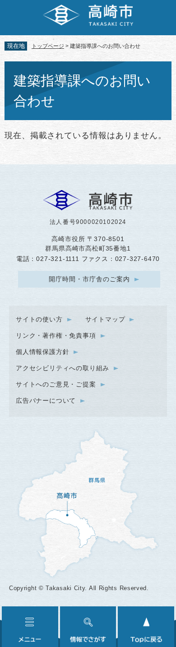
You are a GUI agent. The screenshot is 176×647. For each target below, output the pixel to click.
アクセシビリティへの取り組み (62, 368)
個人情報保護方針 (42, 351)
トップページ (48, 46)
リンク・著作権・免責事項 (56, 335)
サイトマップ (105, 319)
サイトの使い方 (39, 319)
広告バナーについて (46, 400)
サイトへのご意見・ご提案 (56, 384)
